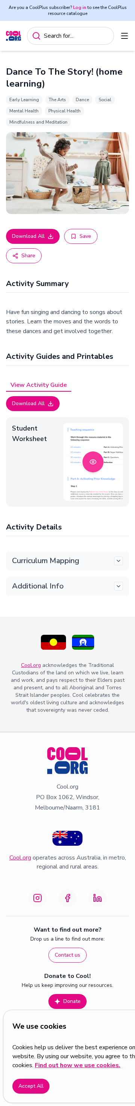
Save (85, 236)
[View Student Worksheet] (93, 461)
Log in (79, 7)
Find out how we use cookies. (77, 1065)
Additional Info (38, 586)
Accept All (31, 1086)
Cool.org (31, 665)
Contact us (67, 955)
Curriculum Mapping (45, 561)
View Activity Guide (38, 385)
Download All (28, 236)
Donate (72, 1001)
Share (28, 255)
